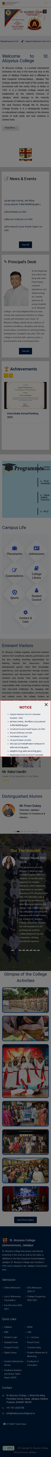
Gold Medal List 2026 (18, 736)
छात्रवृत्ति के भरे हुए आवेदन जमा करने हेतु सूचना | (25, 751)
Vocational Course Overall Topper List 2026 (27, 729)
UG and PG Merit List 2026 (20, 740)
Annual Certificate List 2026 (21, 733)
